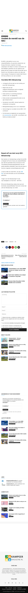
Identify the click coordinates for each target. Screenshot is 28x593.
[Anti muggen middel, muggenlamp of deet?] (4, 515)
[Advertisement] (14, 15)
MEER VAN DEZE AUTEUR (7, 265)
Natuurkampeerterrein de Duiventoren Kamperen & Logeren (7, 257)
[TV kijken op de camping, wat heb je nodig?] (4, 509)
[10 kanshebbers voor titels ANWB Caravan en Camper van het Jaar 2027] (4, 270)
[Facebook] (6, 247)
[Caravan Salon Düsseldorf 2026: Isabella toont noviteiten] (4, 282)
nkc (15, 241)
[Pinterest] (12, 247)
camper (6, 241)
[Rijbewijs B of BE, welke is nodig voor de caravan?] (4, 503)
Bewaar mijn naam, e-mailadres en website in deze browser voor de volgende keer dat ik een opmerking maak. (12, 319)
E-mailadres (6, 200)
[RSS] (15, 583)
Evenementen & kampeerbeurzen (14, 353)
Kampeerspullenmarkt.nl (12, 480)
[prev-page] (2, 287)
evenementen (7, 115)
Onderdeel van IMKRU (21, 589)
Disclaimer (20, 587)
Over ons (10, 587)
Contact (14, 587)
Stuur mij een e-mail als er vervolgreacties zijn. (12, 325)
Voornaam (6, 196)
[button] (2, 31)
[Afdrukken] (18, 247)
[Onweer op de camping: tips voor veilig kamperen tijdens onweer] (4, 346)
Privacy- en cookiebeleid (7, 589)
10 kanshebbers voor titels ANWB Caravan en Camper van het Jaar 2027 (17, 270)
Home (2, 34)
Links (6, 587)
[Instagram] (8, 583)
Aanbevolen (11, 340)
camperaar (11, 241)
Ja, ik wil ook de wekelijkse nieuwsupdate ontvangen (13, 323)
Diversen (6, 34)
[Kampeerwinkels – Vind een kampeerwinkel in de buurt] (4, 340)
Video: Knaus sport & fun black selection (21, 256)
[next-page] (4, 287)
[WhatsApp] (15, 247)
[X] (9, 247)
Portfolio (14, 589)
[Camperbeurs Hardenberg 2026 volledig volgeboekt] (4, 352)
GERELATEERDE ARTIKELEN (7, 262)
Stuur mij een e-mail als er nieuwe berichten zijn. (13, 327)
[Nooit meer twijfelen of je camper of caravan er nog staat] (4, 276)
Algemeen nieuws (13, 34)
